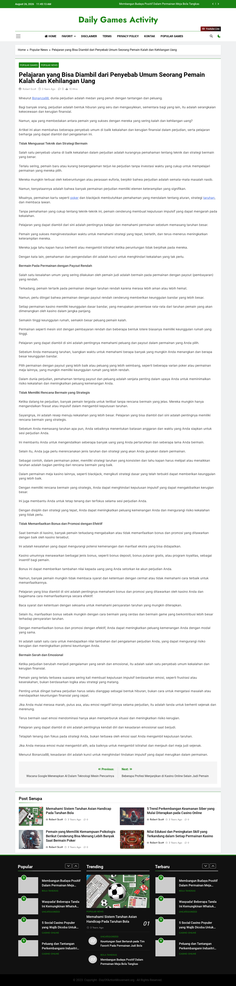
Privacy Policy (128, 36)
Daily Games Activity (118, 20)
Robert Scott (29, 89)
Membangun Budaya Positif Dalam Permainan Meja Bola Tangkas (159, 4)
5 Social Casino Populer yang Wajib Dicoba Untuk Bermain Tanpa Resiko (59, 927)
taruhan (209, 198)
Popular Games (172, 36)
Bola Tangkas (50, 890)
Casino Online (50, 932)
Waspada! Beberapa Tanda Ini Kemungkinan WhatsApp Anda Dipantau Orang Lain (61, 906)
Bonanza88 (40, 98)
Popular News (49, 65)
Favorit (67, 36)
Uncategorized (51, 911)
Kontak (149, 36)
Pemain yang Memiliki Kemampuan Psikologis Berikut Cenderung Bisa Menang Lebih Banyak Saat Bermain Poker (80, 836)
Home (52, 36)
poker (74, 198)
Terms (107, 36)
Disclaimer (89, 36)
